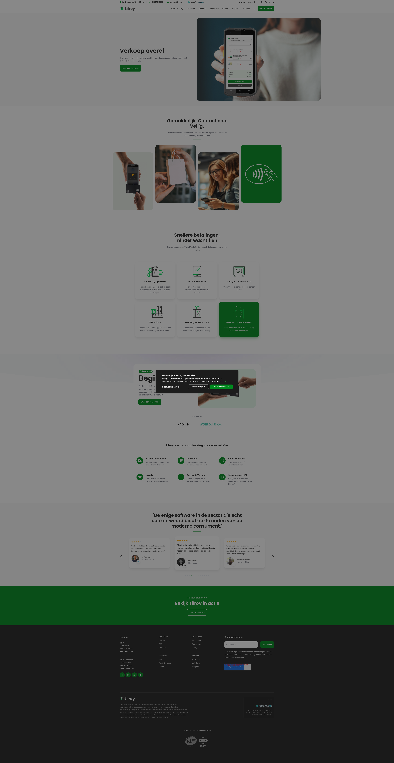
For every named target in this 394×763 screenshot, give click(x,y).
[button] (171, 387)
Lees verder (224, 381)
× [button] (235, 372)
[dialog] (197, 381)
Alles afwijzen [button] (198, 387)
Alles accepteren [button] (221, 387)
